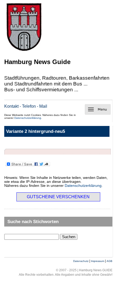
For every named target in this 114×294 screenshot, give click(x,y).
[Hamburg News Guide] (24, 51)
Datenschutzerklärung (27, 117)
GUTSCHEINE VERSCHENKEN (58, 197)
